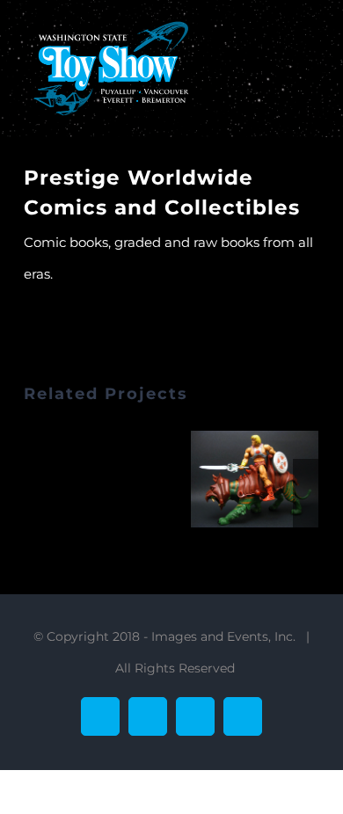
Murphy (233, 479)
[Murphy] (255, 479)
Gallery (277, 479)
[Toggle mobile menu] (312, 44)
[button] (37, 498)
